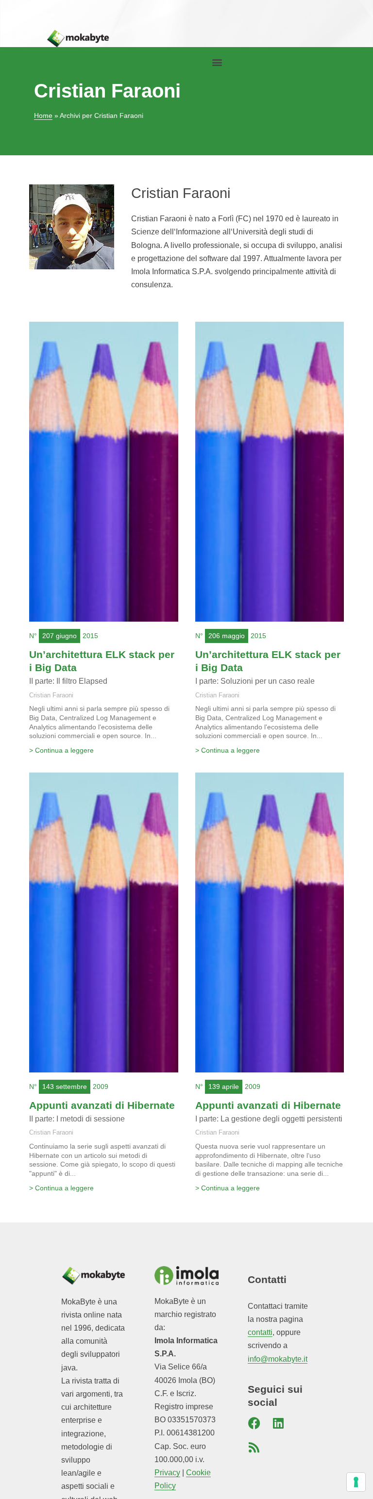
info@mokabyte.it (277, 1359)
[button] (217, 62)
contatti (260, 1332)
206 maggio (226, 636)
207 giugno (59, 636)
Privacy (167, 1472)
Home (43, 115)
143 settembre (64, 1086)
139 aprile (223, 1086)
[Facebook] (254, 1423)
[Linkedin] (278, 1423)
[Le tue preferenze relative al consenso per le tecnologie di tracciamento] (356, 1482)
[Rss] (254, 1447)
